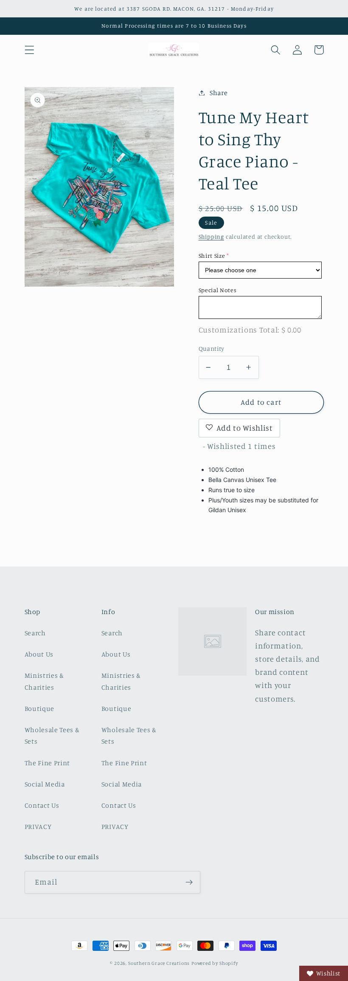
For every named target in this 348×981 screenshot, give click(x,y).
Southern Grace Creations (159, 963)
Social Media (45, 784)
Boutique (40, 708)
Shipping (211, 236)
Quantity (212, 348)
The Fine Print (47, 762)
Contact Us (42, 805)
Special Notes (218, 289)
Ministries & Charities (44, 681)
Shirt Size (212, 255)
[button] (29, 50)
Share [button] (218, 92)
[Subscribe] (189, 882)
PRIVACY (38, 826)
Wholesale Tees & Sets (52, 735)
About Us (39, 654)
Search (35, 633)
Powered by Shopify (214, 963)
